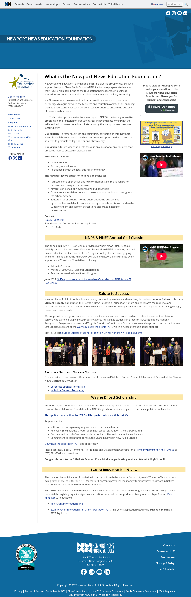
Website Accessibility (110, 594)
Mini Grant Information (67, 503)
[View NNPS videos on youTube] (179, 12)
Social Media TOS (55, 591)
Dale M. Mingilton (16, 96)
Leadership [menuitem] (51, 4)
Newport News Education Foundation (50, 38)
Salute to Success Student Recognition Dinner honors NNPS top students (101, 332)
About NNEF (14, 118)
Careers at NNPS (166, 551)
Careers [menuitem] (67, 4)
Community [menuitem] (81, 4)
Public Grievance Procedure (141, 591)
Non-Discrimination (79, 591)
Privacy (18, 591)
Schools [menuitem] (19, 4)
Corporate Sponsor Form (68, 386)
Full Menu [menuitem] (117, 4)
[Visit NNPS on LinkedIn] (185, 12)
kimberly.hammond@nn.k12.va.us (155, 449)
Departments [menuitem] (34, 4)
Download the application (62, 443)
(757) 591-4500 (95, 564)
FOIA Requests (167, 591)
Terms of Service (34, 591)
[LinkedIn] (20, 158)
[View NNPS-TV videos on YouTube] (99, 571)
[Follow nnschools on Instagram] (174, 12)
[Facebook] (10, 158)
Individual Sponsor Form (67, 390)
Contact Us (169, 545)
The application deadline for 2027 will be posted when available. (86, 415)
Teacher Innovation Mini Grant (19, 139)
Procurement (168, 557)
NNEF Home (14, 114)
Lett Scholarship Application (16, 132)
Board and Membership (19, 126)
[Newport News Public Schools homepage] (8, 4)
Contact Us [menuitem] (99, 4)
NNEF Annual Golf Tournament (16, 145)
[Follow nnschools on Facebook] (168, 12)
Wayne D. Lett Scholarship (94, 326)
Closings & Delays (165, 563)
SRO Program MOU (83, 594)
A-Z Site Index (167, 569)
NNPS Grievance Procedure (108, 591)
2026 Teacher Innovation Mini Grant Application (80, 509)
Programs (13, 122)
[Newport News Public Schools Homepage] (95, 547)
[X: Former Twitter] (15, 158)
